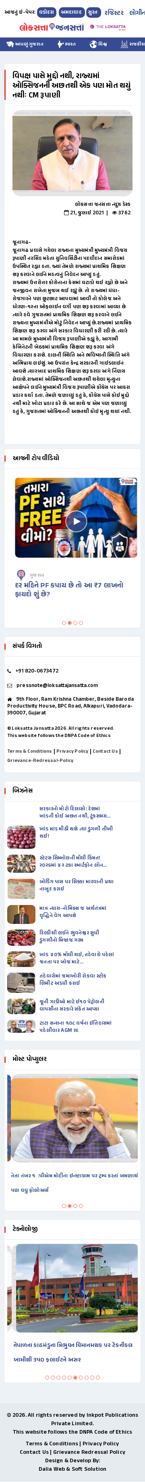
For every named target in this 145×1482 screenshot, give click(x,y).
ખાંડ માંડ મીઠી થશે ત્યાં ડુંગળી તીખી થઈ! (76, 833)
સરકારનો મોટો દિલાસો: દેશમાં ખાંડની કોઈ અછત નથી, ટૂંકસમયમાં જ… (75, 812)
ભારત (70, 44)
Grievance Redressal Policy (89, 1452)
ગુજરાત (33, 575)
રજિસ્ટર (114, 13)
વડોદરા (46, 12)
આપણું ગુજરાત (29, 44)
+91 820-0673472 (36, 671)
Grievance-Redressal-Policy (40, 760)
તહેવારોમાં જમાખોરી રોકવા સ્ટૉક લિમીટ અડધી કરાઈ (72, 980)
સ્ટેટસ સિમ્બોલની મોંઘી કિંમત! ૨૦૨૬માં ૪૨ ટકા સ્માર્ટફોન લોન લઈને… (71, 862)
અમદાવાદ (72, 12)
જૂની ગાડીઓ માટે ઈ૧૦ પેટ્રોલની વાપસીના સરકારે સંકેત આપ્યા (71, 1005)
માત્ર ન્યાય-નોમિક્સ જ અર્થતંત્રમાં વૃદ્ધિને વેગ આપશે (72, 912)
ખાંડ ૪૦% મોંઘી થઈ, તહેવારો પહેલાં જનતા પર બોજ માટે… (76, 958)
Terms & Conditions (29, 751)
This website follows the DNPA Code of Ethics (59, 735)
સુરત (93, 12)
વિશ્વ (102, 44)
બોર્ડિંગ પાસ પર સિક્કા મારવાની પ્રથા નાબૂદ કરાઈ (76, 885)
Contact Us (105, 751)
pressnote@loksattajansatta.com (57, 686)
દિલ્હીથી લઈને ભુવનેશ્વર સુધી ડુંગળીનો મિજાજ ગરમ (69, 937)
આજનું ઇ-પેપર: (20, 12)
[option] (72, 153)
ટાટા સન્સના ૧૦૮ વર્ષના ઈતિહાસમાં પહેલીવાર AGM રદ (75, 1027)
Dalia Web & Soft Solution (73, 1469)
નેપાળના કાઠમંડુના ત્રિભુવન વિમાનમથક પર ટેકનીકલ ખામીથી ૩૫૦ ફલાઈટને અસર (68, 1353)
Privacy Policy (72, 751)
